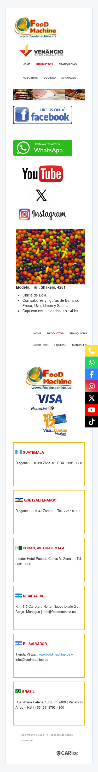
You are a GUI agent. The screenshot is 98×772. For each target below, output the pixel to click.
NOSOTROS (30, 77)
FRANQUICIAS (68, 64)
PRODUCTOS (44, 64)
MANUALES (68, 77)
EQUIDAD (50, 77)
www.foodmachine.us (54, 654)
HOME (27, 64)
